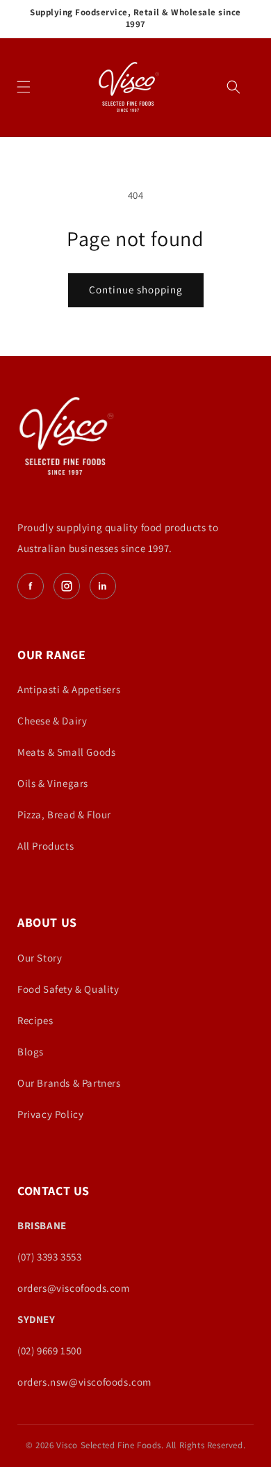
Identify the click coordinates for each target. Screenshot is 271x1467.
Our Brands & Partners (69, 1082)
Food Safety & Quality (68, 989)
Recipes (35, 1020)
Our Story (39, 957)
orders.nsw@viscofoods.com (84, 1381)
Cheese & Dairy (52, 720)
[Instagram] (67, 586)
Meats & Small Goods (66, 752)
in (103, 585)
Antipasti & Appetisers (68, 689)
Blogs (30, 1051)
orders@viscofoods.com (73, 1288)
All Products (45, 845)
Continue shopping (136, 289)
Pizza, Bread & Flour (64, 814)
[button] (23, 87)
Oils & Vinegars (52, 783)
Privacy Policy (50, 1114)
